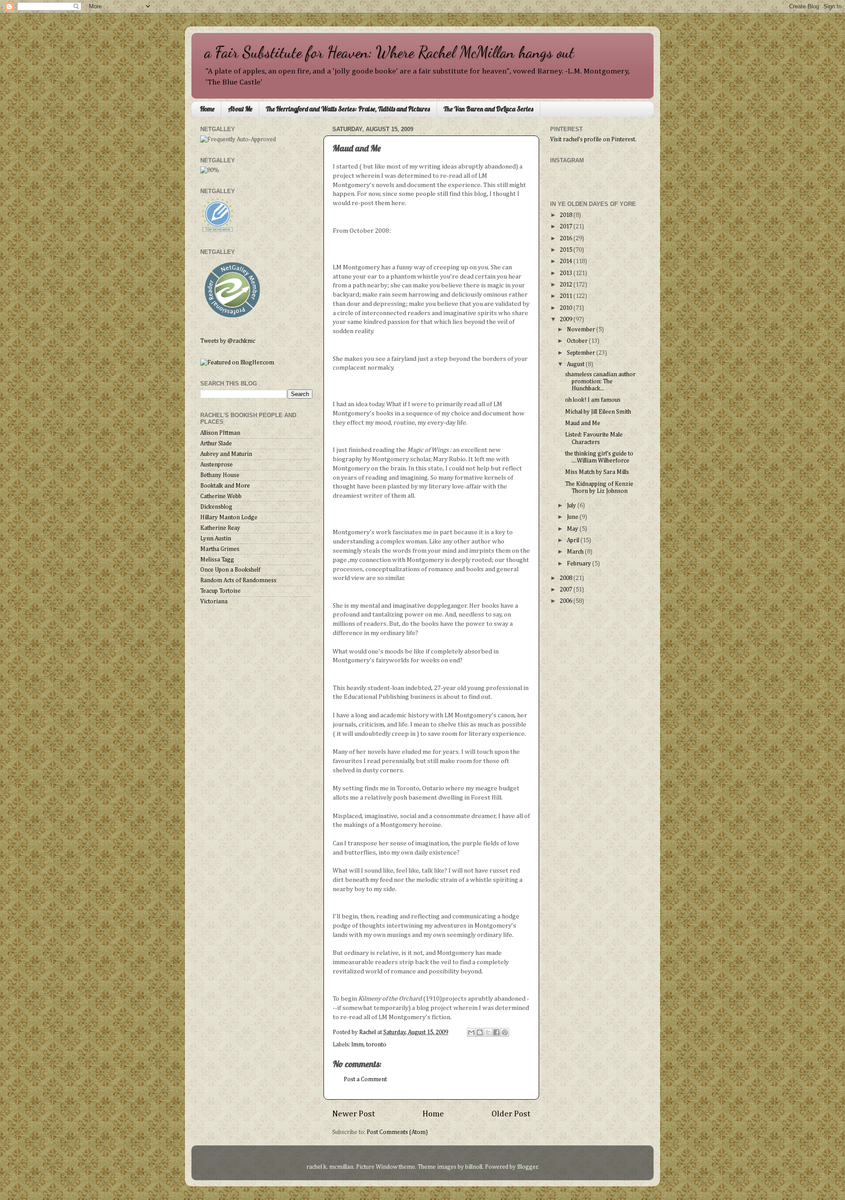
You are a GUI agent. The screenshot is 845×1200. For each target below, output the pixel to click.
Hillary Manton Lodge (228, 517)
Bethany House (219, 475)
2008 (566, 578)
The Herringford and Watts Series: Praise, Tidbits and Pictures (348, 109)
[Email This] (471, 1032)
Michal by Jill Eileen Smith (598, 412)
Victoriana (214, 601)
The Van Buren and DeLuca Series (488, 109)
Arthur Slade (216, 443)
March (576, 552)
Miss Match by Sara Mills (597, 472)
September (581, 353)
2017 (566, 227)
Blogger (527, 1167)
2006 (566, 601)
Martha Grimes (219, 549)
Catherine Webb (221, 496)
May (573, 529)
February (579, 564)
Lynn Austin (215, 539)
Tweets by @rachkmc (227, 341)
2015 (566, 250)
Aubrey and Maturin (226, 454)
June (573, 517)
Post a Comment (365, 1079)
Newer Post (353, 1114)
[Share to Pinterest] (504, 1032)
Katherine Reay (220, 528)
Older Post (511, 1114)
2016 (566, 238)
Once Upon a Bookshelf (230, 570)
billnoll (473, 1167)
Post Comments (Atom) (397, 1132)
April (573, 540)
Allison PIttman (220, 433)
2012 (566, 285)
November (581, 330)
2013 (566, 273)
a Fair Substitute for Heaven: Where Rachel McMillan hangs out (389, 52)
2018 (566, 215)
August (576, 364)
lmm (358, 1045)
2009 (566, 319)
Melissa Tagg (217, 560)
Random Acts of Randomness (238, 580)
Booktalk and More (225, 486)
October (578, 341)
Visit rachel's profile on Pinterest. (593, 139)
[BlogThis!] (479, 1032)
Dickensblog (216, 507)
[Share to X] (488, 1032)
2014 (566, 261)
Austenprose (216, 465)
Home (207, 109)
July (572, 506)
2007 (566, 590)
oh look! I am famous (593, 400)
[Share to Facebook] (496, 1032)
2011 (566, 296)
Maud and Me (582, 423)
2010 (566, 308)
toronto (376, 1045)
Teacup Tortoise (220, 591)
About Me (240, 109)
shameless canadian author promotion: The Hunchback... (600, 381)
